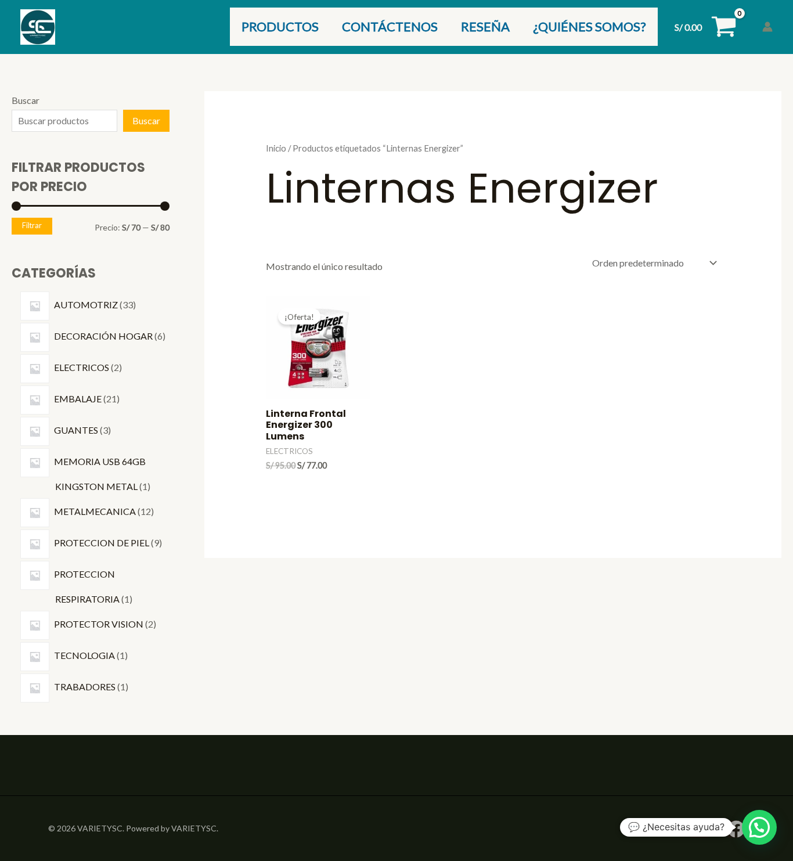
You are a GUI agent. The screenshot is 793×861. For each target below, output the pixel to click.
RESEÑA (485, 26)
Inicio (276, 148)
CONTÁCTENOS (390, 26)
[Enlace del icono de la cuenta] (767, 26)
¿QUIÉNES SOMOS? (589, 26)
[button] (759, 827)
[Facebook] (736, 829)
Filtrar (32, 225)
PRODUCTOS (280, 26)
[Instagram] (699, 829)
